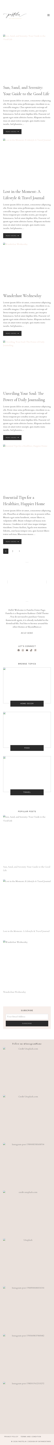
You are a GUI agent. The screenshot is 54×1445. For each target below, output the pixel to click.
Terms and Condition (31, 1437)
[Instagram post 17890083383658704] (27, 1167)
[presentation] (27, 58)
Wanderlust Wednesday (22, 295)
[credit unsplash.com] (27, 1214)
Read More (13, 132)
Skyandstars (44, 1441)
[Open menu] (48, 15)
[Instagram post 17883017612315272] (27, 1406)
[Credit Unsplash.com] (27, 1071)
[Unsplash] (27, 1262)
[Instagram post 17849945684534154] (27, 1310)
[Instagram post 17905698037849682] (27, 1358)
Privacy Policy (11, 1437)
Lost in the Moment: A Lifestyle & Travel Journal (26, 931)
